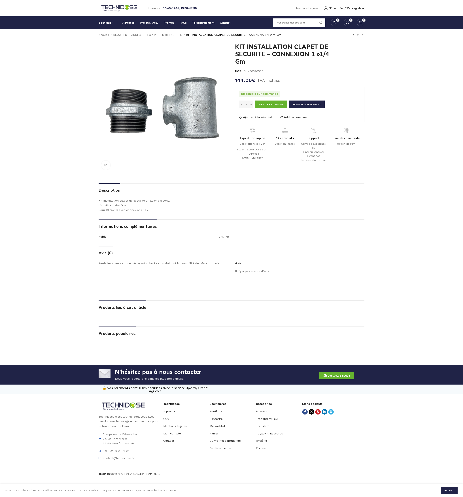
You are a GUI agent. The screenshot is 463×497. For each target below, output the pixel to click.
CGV (166, 419)
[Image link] (123, 406)
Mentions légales (175, 426)
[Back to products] (358, 35)
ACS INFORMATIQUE (148, 474)
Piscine (261, 448)
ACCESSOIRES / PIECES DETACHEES (156, 35)
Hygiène (261, 440)
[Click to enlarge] (105, 165)
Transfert (262, 426)
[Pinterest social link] (318, 412)
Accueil (104, 35)
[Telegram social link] (331, 412)
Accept (449, 490)
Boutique (216, 411)
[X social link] (311, 412)
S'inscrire (216, 419)
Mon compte (172, 433)
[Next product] (362, 35)
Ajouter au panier (271, 104)
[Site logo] (119, 8)
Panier (214, 433)
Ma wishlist (217, 426)
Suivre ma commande (225, 440)
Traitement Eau (267, 419)
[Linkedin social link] (324, 412)
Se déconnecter (221, 448)
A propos (169, 411)
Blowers (261, 411)
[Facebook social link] (305, 412)
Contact (168, 440)
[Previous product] (353, 35)
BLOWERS (120, 35)
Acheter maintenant (306, 104)
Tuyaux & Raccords (269, 433)
